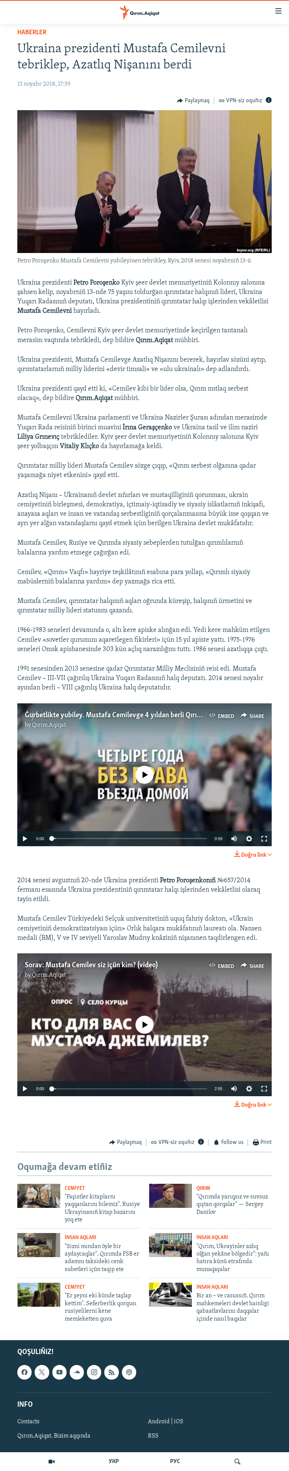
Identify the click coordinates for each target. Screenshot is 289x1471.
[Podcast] (129, 1372)
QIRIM (203, 1188)
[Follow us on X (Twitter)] (42, 1372)
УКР (114, 1462)
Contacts (28, 1422)
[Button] (193, 101)
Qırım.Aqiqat (49, 725)
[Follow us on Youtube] (59, 1372)
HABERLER (31, 32)
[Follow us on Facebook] (24, 1372)
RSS (153, 1436)
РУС (175, 1462)
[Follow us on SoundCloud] (77, 1372)
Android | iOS (165, 1422)
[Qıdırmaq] (237, 1461)
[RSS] (111, 1372)
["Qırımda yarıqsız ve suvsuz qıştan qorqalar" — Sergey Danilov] (170, 1196)
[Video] (51, 1461)
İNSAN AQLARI (80, 1238)
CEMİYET (75, 1188)
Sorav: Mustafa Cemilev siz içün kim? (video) (91, 965)
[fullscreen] (264, 838)
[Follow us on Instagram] (94, 1372)
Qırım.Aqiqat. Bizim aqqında (53, 1436)
